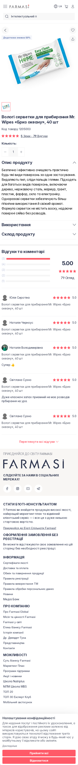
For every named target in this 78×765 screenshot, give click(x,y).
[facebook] (7, 489)
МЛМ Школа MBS (15, 686)
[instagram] (18, 489)
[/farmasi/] (20, 6)
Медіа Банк (11, 599)
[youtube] (28, 489)
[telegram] (38, 489)
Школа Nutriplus (14, 681)
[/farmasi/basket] (66, 6)
